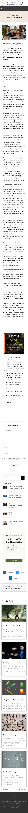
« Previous (6, 789)
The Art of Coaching (9, 772)
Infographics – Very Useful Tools (13, 700)
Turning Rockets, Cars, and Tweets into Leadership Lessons (16, 505)
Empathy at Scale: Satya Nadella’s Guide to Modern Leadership (16, 488)
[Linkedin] (17, 795)
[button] (8, 572)
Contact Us (17, 803)
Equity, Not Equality (9, 735)
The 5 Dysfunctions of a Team (13, 663)
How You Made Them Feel (11, 626)
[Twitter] (14, 795)
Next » (23, 789)
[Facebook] (10, 795)
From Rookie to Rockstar (16, 521)
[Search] (26, 8)
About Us (10, 803)
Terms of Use (22, 801)
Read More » (11, 491)
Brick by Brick (13, 513)
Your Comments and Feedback (10, 801)
